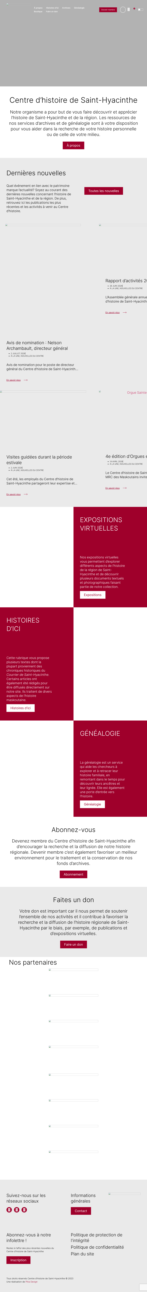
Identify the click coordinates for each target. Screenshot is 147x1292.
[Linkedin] (24, 1210)
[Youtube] (16, 1210)
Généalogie (79, 8)
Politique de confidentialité (97, 1247)
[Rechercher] (123, 10)
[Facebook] (9, 1210)
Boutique (38, 11)
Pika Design (32, 1281)
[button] (2, 43)
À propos (38, 8)
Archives (66, 8)
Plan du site (82, 1253)
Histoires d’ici (52, 8)
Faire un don (52, 11)
